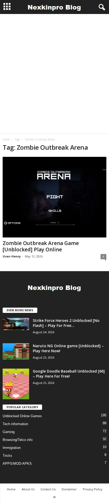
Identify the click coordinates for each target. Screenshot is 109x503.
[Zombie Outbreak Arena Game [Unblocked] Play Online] (54, 197)
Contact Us (48, 489)
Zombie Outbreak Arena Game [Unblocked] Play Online (41, 246)
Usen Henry (12, 256)
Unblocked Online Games (22, 416)
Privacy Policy (92, 489)
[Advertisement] (54, 73)
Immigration (12, 448)
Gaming (9, 432)
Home (6, 139)
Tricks (7, 456)
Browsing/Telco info (18, 440)
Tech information (15, 424)
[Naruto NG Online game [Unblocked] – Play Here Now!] (16, 351)
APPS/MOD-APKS (17, 464)
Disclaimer (69, 489)
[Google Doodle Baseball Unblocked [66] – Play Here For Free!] (16, 384)
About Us (28, 489)
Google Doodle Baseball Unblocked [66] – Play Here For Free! (69, 374)
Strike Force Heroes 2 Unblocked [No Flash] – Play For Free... (66, 323)
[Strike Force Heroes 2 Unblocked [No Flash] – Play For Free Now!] (16, 324)
